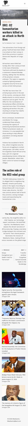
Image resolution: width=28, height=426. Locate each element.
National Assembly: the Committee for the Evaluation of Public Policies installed (14, 349)
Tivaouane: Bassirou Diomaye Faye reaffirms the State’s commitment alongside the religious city (13, 320)
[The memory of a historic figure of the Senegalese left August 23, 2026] (14, 393)
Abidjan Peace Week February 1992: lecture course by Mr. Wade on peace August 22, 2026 (14, 377)
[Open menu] (24, 3)
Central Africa (6, 22)
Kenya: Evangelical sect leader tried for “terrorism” (7, 254)
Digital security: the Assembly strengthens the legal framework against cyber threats (13, 292)
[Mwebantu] (6, 3)
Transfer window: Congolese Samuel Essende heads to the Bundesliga (20, 257)
